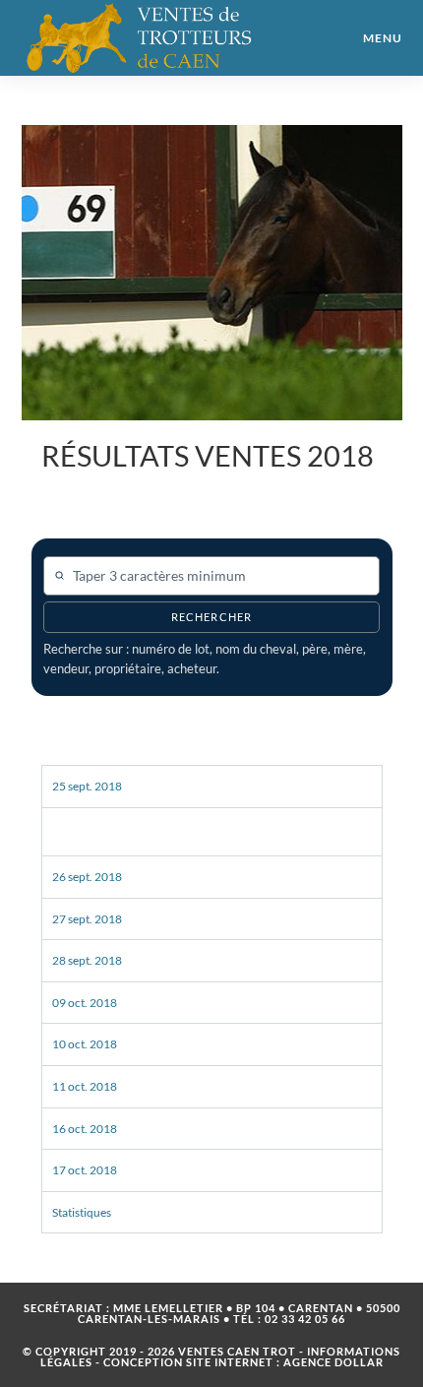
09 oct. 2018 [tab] (84, 1002)
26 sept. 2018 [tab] (87, 876)
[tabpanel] (212, 831)
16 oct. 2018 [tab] (84, 1128)
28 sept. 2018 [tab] (87, 960)
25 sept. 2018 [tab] (87, 786)
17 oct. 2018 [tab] (84, 1170)
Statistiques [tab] (81, 1212)
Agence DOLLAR (333, 1361)
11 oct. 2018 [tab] (84, 1086)
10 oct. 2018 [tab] (84, 1044)
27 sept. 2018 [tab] (87, 919)
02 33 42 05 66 (305, 1318)
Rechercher (211, 617)
